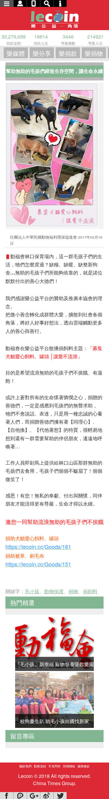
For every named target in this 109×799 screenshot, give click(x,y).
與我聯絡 (69, 766)
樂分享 (42, 53)
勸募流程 (40, 766)
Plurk (20, 795)
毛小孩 (32, 591)
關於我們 (25, 766)
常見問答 (54, 766)
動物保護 (54, 591)
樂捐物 (94, 53)
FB (6, 795)
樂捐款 (68, 53)
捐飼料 (90, 591)
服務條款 (84, 766)
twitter (60, 795)
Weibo (46, 795)
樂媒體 (16, 53)
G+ (33, 795)
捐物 (73, 591)
